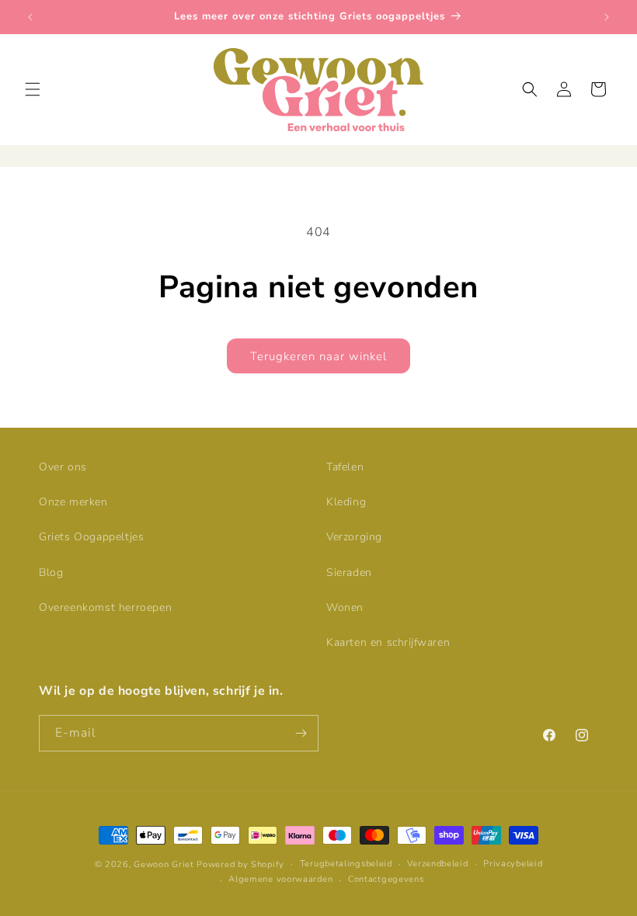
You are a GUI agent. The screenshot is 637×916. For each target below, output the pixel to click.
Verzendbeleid (437, 863)
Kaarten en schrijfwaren (388, 642)
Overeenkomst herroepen (105, 607)
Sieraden (349, 572)
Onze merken (73, 501)
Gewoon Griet (163, 864)
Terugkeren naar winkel (318, 356)
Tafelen (345, 467)
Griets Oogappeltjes (91, 536)
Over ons (63, 467)
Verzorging (354, 536)
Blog (51, 572)
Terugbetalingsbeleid (346, 863)
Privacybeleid (512, 863)
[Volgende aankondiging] (607, 17)
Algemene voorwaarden (280, 879)
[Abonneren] (301, 733)
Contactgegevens (386, 879)
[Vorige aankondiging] (30, 17)
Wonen (345, 607)
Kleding (346, 501)
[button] (33, 89)
